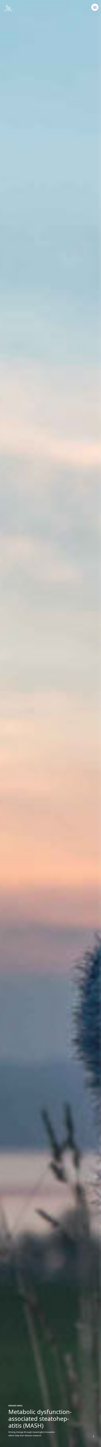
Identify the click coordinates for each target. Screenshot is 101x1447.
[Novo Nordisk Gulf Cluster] (11, 8)
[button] (95, 7)
